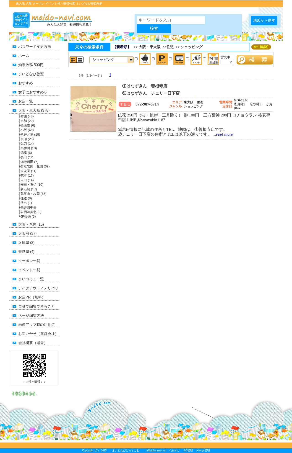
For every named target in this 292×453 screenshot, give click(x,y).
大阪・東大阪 (150, 47)
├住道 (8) (25, 198)
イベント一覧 (29, 270)
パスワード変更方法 (34, 47)
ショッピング (192, 47)
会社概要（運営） (32, 343)
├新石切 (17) (27, 189)
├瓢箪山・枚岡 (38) (32, 194)
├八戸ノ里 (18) (29, 134)
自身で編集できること (36, 306)
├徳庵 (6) (25, 152)
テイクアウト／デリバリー (33, 289)
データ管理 (203, 450)
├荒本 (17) (26, 175)
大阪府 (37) (27, 233)
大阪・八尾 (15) (31, 224)
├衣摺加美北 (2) (30, 212)
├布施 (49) (26, 116)
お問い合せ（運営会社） (38, 334)
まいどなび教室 (31, 74)
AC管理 (188, 450)
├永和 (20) (26, 121)
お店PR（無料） (31, 297)
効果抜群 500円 (31, 65)
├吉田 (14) (26, 180)
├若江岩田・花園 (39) (34, 166)
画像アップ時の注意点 (36, 325)
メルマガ (173, 450)
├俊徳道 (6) (26, 125)
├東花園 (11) (27, 171)
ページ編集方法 (31, 315)
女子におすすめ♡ (32, 92)
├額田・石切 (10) (30, 184)
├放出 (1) (25, 203)
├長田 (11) (25, 157)
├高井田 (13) (27, 148)
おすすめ (25, 83)
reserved (161, 450)
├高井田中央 (27, 207)
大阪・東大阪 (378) (34, 110)
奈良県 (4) (26, 252)
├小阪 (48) (26, 130)
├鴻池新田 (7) (28, 162)
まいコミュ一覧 (31, 279)
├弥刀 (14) (26, 143)
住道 (170, 47)
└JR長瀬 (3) (27, 216)
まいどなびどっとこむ (125, 450)
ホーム (23, 56)
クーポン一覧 (29, 261)
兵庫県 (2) (26, 243)
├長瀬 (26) (26, 139)
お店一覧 (25, 101)
